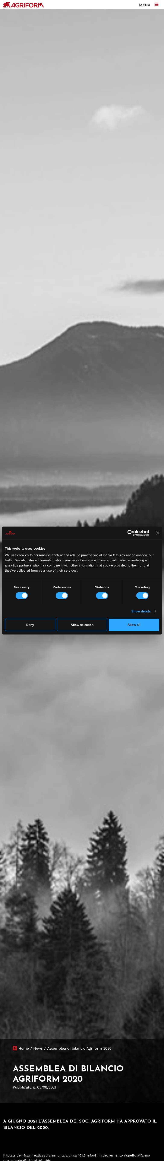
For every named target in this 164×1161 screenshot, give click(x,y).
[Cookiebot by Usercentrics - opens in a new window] (130, 533)
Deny (30, 625)
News (38, 1048)
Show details (141, 611)
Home (24, 1048)
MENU (145, 5)
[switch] (62, 595)
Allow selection (82, 625)
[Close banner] (157, 532)
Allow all (133, 625)
